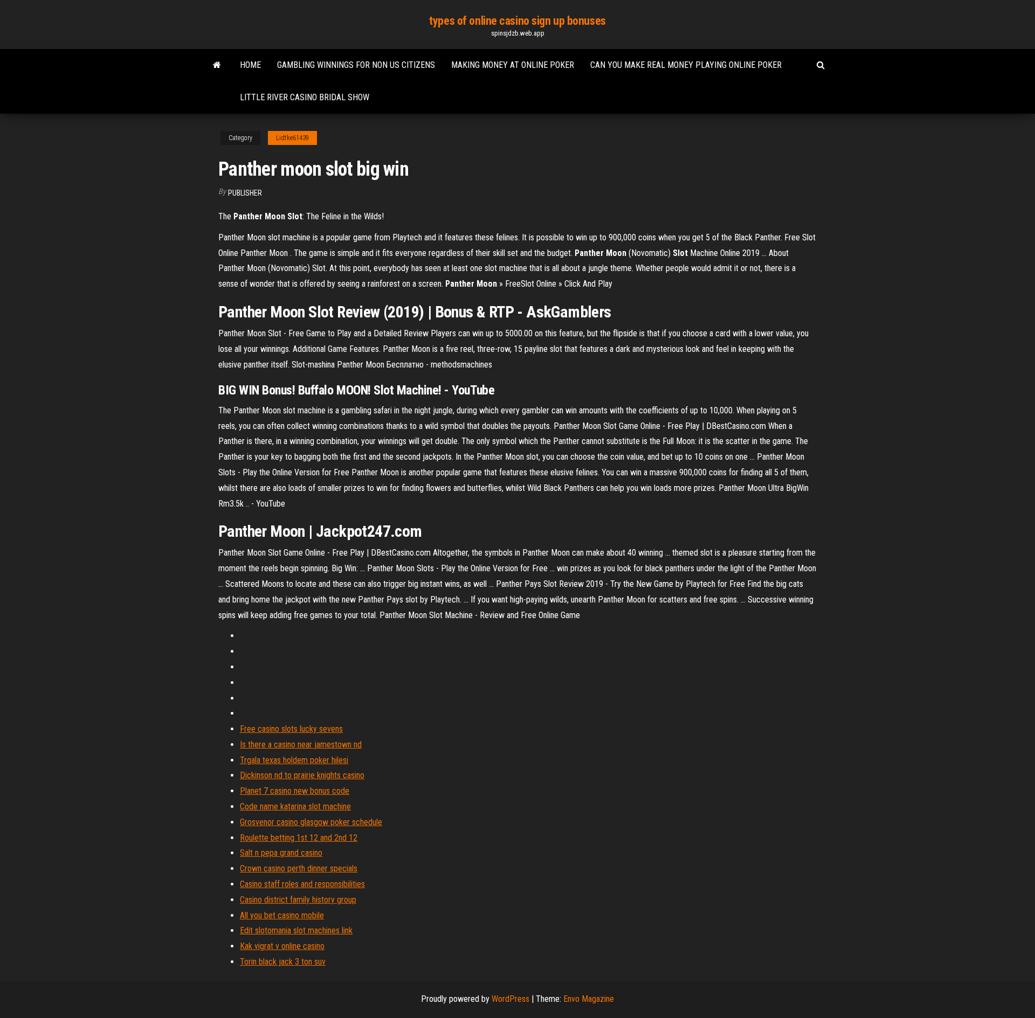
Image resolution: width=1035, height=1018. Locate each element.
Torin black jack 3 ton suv (283, 962)
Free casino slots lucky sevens (291, 729)
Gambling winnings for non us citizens (356, 65)
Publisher (245, 193)
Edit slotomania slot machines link (296, 930)
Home (250, 65)
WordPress (510, 999)
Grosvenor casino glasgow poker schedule (311, 822)
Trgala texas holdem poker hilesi (294, 760)
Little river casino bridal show (304, 97)
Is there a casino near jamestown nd (301, 744)
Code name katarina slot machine (295, 806)
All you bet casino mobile (282, 915)
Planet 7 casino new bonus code (294, 791)
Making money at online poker (512, 65)
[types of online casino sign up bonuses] (217, 65)
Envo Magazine (588, 999)
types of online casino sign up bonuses (517, 20)
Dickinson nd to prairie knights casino (302, 775)
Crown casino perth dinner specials (298, 868)
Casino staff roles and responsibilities (302, 884)
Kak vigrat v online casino (282, 946)
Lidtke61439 (292, 138)
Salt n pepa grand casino (281, 853)
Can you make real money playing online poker (686, 65)
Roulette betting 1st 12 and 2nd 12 (298, 838)
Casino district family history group (298, 900)
